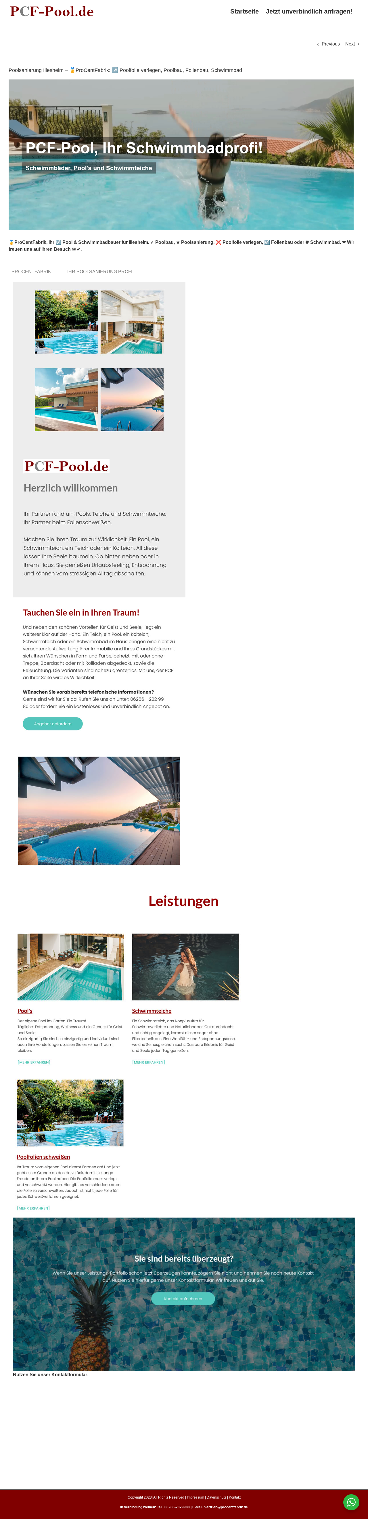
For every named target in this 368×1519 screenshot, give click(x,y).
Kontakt (235, 1497)
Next (350, 43)
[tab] (33, 271)
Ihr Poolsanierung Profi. (101, 271)
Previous (331, 43)
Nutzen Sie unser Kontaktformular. (50, 1374)
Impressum (195, 1497)
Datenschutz (216, 1497)
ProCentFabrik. (33, 271)
